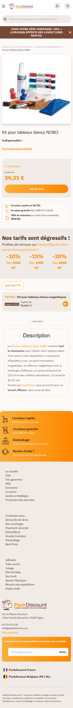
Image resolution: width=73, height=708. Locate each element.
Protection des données (20, 500)
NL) (48, 676)
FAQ (7, 483)
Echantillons (12, 532)
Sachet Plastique (15, 580)
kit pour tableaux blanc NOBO (29, 346)
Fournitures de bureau (22, 47)
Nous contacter (10, 632)
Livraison (10, 491)
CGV (8, 475)
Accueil (5, 47)
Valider (62, 652)
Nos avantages (14, 523)
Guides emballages (17, 495)
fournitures (28, 385)
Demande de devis (16, 519)
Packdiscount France (22, 669)
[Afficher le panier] (67, 6)
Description (38, 321)
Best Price (11, 544)
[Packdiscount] (21, 5)
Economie (11, 487)
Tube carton (12, 564)
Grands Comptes (15, 536)
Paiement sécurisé (16, 528)
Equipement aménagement (48, 47)
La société (11, 471)
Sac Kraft (11, 576)
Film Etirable (13, 572)
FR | (43, 676)
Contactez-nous (15, 515)
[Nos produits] (3, 6)
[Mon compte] (57, 6)
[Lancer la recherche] (5, 19)
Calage (9, 568)
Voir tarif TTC (13, 285)
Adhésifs (10, 560)
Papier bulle (12, 588)
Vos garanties (13, 479)
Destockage (12, 540)
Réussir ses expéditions (19, 584)
